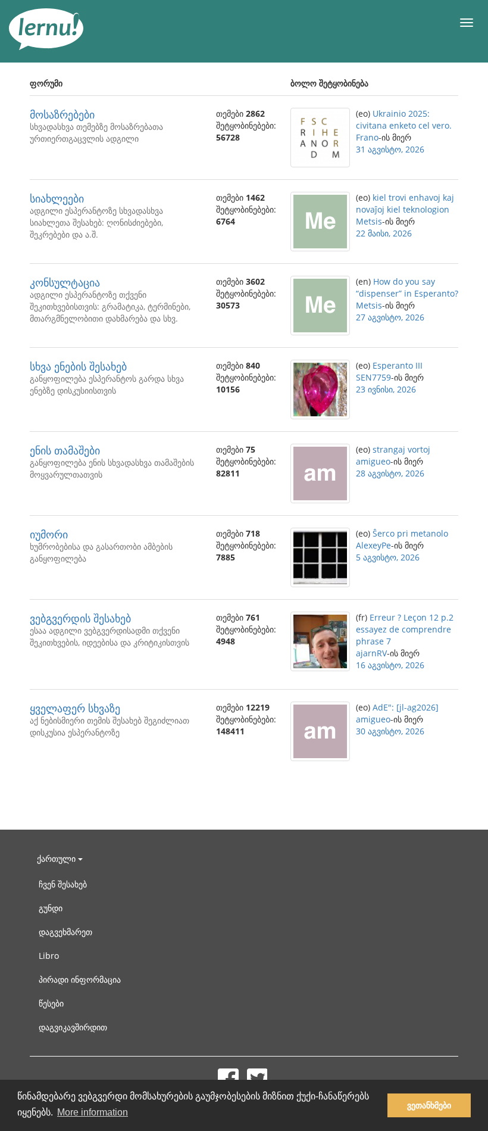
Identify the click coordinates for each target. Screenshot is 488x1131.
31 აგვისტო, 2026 (390, 149)
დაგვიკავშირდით (73, 1027)
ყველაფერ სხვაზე (75, 708)
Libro (49, 955)
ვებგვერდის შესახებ (80, 618)
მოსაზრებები (62, 114)
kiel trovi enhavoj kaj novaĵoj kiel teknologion (405, 203)
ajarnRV (371, 653)
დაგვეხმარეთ (65, 931)
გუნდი (50, 908)
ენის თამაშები (65, 450)
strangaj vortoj (401, 449)
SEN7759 (373, 377)
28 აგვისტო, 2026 (390, 473)
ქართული (57, 858)
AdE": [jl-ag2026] (406, 707)
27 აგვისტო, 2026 (390, 317)
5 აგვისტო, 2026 (388, 557)
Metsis (369, 221)
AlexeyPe (373, 545)
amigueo (373, 461)
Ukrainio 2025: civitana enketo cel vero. (404, 119)
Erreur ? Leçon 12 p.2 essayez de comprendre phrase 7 (404, 629)
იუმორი (49, 534)
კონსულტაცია (65, 282)
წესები (51, 1003)
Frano (367, 137)
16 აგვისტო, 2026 (390, 665)
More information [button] (92, 1112)
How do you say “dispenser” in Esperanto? (407, 287)
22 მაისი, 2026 (384, 233)
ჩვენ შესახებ (63, 884)
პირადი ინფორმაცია (80, 979)
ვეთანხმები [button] (429, 1105)
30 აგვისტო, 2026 (390, 731)
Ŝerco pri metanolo (410, 533)
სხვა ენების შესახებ (78, 366)
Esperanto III (398, 365)
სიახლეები (57, 198)
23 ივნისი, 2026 (386, 389)
